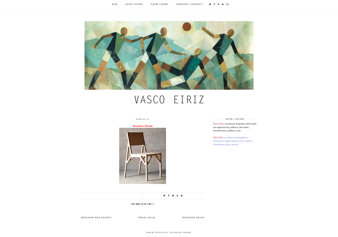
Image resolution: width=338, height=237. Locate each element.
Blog (115, 4)
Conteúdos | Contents (189, 4)
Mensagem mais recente (96, 217)
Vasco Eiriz (218, 123)
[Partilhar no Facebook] (169, 196)
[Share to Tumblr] (177, 196)
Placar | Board (159, 4)
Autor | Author (134, 4)
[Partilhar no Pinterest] (173, 196)
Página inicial (147, 217)
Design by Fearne (180, 232)
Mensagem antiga (193, 217)
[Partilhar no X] (164, 196)
